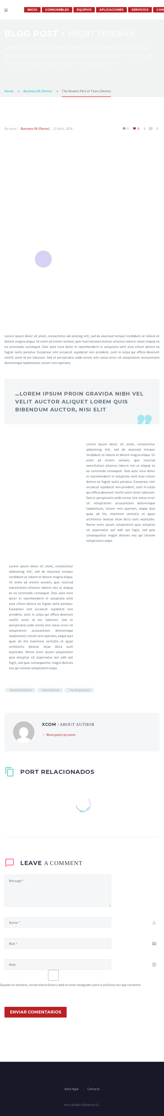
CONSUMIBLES (57, 10)
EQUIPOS (84, 10)
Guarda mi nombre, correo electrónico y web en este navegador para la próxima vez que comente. (70, 985)
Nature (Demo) (50, 690)
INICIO (32, 10)
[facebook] (76, 1073)
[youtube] (87, 1073)
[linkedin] (82, 1073)
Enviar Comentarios (35, 1012)
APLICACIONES (111, 10)
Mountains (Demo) (21, 690)
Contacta (93, 1089)
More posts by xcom (60, 734)
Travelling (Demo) (80, 690)
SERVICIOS (140, 10)
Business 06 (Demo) (35, 128)
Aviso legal (71, 1089)
